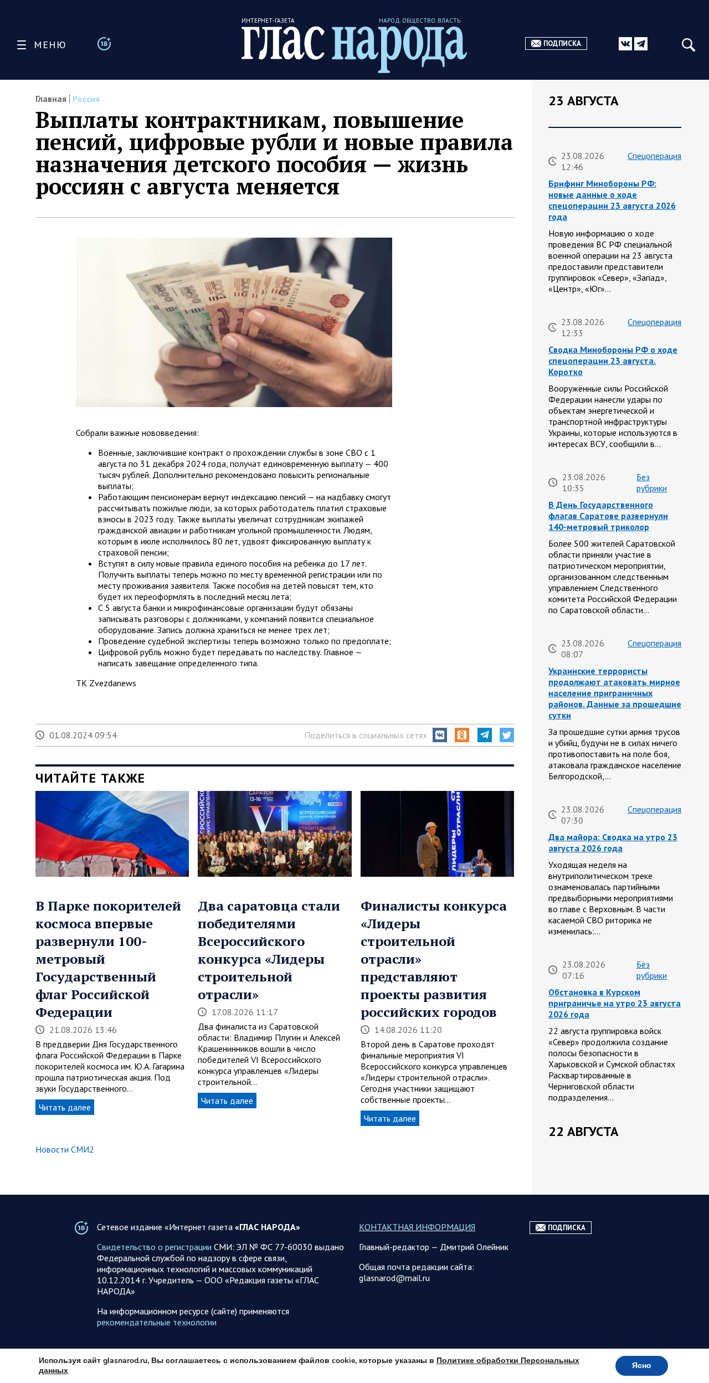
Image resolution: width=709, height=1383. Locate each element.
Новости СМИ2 (64, 1149)
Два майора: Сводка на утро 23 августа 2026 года (612, 842)
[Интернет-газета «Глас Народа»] (354, 49)
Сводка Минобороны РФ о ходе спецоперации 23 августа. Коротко (612, 360)
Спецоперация (654, 155)
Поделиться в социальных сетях (365, 735)
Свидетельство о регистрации (154, 1246)
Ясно (641, 1365)
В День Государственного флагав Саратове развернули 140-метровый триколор (608, 515)
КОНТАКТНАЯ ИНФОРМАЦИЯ (417, 1226)
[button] (440, 735)
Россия (86, 98)
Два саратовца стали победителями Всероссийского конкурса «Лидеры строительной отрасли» (269, 950)
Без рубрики (651, 482)
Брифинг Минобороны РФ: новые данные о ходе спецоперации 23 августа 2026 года (612, 200)
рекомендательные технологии (157, 1322)
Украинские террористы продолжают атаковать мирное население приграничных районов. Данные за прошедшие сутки (614, 693)
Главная (50, 98)
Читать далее (65, 1107)
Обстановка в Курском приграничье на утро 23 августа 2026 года (614, 1003)
